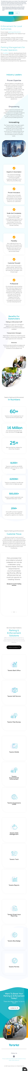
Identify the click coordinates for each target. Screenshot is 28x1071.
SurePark (5, 53)
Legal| (7, 1058)
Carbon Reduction (11, 1058)
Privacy (3, 1058)
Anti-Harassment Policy (20, 1058)
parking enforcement (14, 32)
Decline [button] (16, 13)
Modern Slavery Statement (14, 1060)
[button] (5, 583)
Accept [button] (11, 13)
